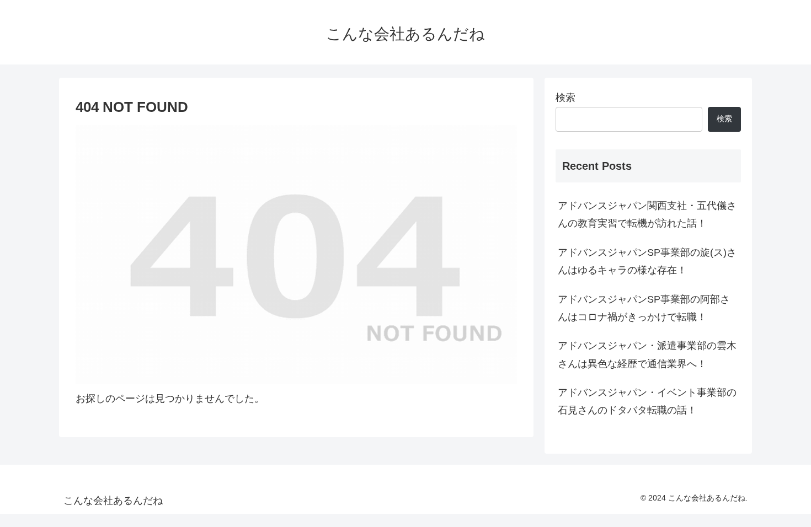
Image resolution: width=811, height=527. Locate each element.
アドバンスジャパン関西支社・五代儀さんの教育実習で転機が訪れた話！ (647, 214)
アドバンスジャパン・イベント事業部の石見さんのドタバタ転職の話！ (647, 401)
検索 (565, 97)
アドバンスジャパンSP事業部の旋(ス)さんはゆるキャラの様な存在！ (647, 261)
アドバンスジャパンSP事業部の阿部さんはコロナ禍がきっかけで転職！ (644, 308)
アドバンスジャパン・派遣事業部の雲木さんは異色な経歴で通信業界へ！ (647, 354)
